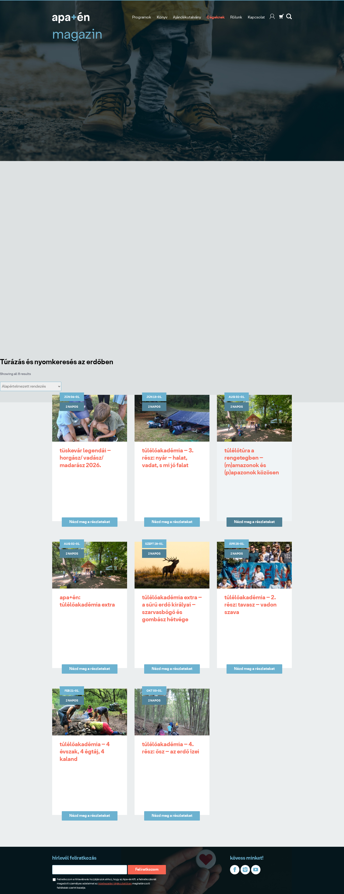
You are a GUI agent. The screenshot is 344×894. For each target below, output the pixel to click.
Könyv (162, 17)
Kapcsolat (256, 17)
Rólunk (236, 17)
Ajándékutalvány (187, 17)
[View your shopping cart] (281, 18)
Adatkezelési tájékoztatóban (115, 884)
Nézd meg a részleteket (89, 522)
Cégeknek (216, 17)
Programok (141, 17)
